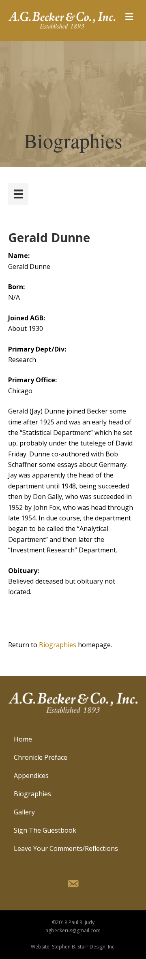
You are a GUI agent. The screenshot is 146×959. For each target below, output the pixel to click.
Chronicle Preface (40, 757)
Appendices (31, 775)
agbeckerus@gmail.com (73, 930)
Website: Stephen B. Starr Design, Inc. (73, 946)
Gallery (24, 812)
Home (23, 739)
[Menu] (18, 194)
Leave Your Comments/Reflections (66, 848)
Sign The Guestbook (45, 830)
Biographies (57, 644)
